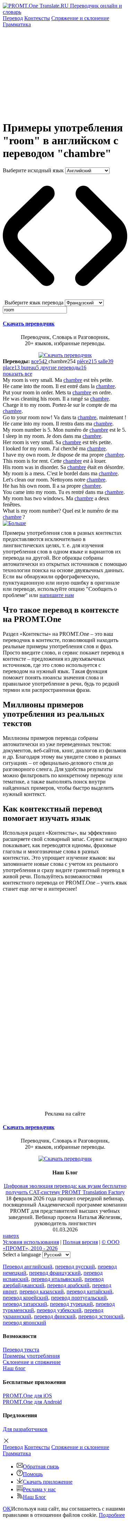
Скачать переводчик (28, 324)
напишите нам (57, 595)
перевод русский (75, 1267)
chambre (72, 380)
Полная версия (80, 1242)
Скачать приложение (47, 1482)
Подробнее (112, 1515)
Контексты (37, 18)
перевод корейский (25, 1298)
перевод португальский (79, 1298)
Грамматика (17, 24)
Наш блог (14, 1368)
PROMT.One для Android (32, 1402)
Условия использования (31, 1242)
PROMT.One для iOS (27, 1396)
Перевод (13, 18)
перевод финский (55, 1316)
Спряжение (80, 18)
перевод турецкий (71, 1304)
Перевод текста (21, 1350)
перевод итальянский (56, 1279)
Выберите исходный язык (33, 170)
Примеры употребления (31, 1356)
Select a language (22, 1254)
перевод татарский (25, 1304)
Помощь (33, 1474)
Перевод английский (27, 1267)
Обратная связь (41, 1466)
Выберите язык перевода (34, 302)
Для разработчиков (25, 1429)
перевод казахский (41, 1291)
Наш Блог (34, 1497)
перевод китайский (89, 1291)
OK (7, 1509)
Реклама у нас (39, 1489)
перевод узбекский (59, 1310)
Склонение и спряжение (32, 1362)
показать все (17, 374)
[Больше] (14, 523)
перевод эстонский (100, 1316)
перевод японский (24, 1323)
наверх (11, 1236)
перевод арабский (68, 1285)
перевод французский (55, 1273)
